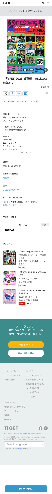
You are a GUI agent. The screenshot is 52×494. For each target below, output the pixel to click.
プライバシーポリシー (13, 411)
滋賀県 (43, 87)
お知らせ (29, 371)
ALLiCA (6, 178)
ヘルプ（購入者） (33, 388)
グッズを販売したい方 (34, 380)
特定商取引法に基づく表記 (14, 407)
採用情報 (7, 419)
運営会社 (7, 415)
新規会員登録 (9, 380)
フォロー (45, 225)
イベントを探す (10, 371)
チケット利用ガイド (12, 375)
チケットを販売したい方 (35, 375)
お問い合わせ (31, 397)
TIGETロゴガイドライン (35, 384)
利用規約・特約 (10, 403)
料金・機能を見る (26, 353)
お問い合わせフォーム (12, 205)
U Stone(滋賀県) (10, 190)
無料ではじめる (26, 344)
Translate (27, 448)
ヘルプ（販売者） (33, 392)
